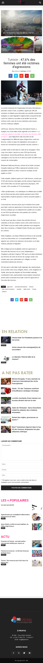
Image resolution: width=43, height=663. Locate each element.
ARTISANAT (5, 412)
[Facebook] (13, 653)
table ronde (27, 289)
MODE (3, 528)
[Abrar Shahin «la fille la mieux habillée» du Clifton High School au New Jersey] (37, 526)
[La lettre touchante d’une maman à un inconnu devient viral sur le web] (6, 400)
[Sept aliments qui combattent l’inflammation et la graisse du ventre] (37, 517)
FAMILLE (5, 29)
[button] (40, 2)
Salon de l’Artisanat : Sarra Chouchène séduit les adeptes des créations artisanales (26, 410)
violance (4, 291)
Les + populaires (14, 500)
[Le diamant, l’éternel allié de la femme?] (6, 359)
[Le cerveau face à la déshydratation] (17, 45)
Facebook (4, 580)
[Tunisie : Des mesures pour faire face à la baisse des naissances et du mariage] (37, 563)
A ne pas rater (17, 372)
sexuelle (19, 289)
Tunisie (34, 289)
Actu (5, 536)
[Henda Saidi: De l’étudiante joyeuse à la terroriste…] (6, 340)
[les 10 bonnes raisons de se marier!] (21, 23)
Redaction (17, 71)
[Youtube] (30, 653)
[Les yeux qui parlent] (37, 507)
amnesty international (21, 286)
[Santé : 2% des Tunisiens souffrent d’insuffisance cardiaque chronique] (6, 390)
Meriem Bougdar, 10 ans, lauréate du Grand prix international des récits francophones (26, 381)
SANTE (4, 46)
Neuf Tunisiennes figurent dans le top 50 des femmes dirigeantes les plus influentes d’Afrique (26, 429)
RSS (20, 580)
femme (31, 286)
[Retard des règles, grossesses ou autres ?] (6, 419)
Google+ (27, 580)
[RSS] (19, 653)
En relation (14, 331)
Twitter (12, 580)
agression (10, 286)
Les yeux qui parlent (7, 505)
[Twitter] (24, 653)
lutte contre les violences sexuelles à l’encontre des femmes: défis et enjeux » (21, 134)
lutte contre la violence (8, 289)
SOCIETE (29, 71)
